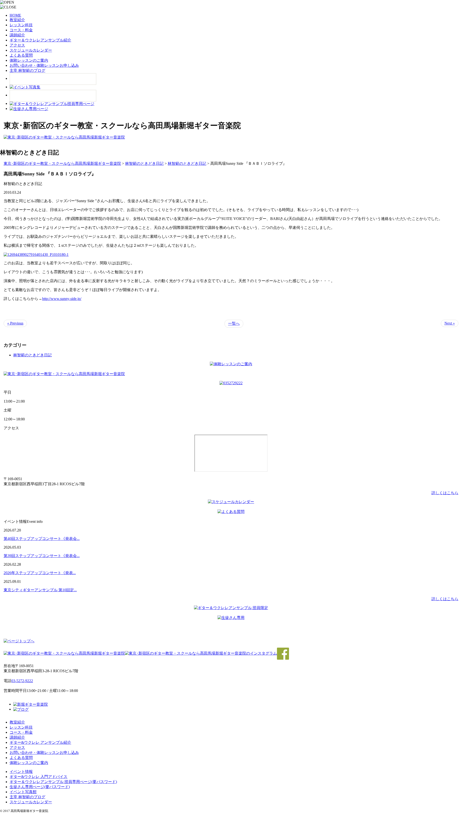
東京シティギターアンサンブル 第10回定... (40, 590)
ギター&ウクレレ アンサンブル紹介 (40, 742)
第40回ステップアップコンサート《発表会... (42, 539)
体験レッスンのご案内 (29, 60)
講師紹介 (17, 35)
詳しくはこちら (444, 493)
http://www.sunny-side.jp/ (61, 299)
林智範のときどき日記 (32, 355)
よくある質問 (21, 55)
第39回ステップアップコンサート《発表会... (42, 556)
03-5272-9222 (22, 681)
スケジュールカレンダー (31, 50)
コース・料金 (21, 30)
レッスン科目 (21, 25)
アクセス (17, 45)
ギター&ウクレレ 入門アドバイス (38, 777)
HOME (15, 15)
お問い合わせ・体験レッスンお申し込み (44, 65)
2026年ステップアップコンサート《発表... (40, 573)
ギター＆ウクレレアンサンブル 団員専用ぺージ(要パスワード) (63, 782)
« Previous (15, 323)
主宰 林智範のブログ (27, 70)
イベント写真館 (23, 792)
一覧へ (234, 323)
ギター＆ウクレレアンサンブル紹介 (40, 40)
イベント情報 (21, 772)
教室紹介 (17, 20)
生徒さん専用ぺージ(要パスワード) (40, 787)
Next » (449, 323)
